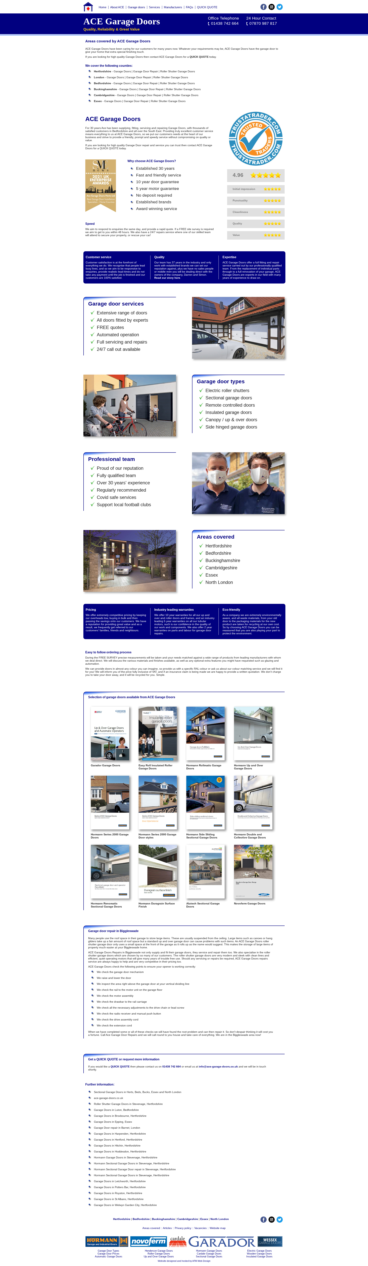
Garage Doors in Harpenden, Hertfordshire (120, 1133)
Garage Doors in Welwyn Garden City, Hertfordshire (125, 1205)
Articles (167, 1228)
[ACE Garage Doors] (88, 10)
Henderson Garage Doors (159, 1250)
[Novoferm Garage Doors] (253, 897)
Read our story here (167, 277)
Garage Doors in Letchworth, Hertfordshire (120, 1181)
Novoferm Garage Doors (249, 903)
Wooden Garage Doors (259, 1253)
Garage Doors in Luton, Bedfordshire (116, 1109)
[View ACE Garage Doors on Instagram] (272, 9)
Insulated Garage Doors (259, 1256)
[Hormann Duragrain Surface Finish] (158, 897)
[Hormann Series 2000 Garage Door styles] (158, 828)
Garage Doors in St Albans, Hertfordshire (119, 1199)
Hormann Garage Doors (209, 1250)
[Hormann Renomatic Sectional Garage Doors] (110, 897)
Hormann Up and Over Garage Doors (248, 767)
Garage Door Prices (108, 1253)
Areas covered (151, 1228)
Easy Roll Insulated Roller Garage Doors (155, 767)
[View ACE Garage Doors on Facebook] (263, 9)
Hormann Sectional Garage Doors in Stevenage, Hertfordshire (131, 1163)
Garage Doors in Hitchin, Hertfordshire (117, 1145)
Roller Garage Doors (159, 1253)
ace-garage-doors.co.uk (108, 1098)
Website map (218, 1228)
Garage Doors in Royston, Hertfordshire (118, 1193)
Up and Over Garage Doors (159, 1256)
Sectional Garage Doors (209, 1256)
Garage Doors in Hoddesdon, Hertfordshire (120, 1151)
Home (102, 7)
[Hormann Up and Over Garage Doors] (253, 759)
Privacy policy (183, 1228)
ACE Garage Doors (121, 21)
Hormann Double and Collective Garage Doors (250, 836)
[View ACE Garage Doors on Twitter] (280, 9)
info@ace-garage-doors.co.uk (218, 1066)
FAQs (189, 7)
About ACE (117, 7)
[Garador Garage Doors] (110, 759)
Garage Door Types (108, 1250)
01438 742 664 (225, 23)
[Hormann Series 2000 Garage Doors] (110, 828)
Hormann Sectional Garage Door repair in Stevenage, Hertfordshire (135, 1169)
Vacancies (200, 1228)
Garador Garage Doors (105, 765)
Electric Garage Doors (259, 1250)
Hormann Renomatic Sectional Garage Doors (106, 905)
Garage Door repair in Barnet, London (117, 1127)
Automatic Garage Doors (108, 1256)
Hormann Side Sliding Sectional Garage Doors (201, 836)
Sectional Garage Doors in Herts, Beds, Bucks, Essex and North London (137, 1092)
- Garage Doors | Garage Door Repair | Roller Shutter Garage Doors (144, 71)
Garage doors (136, 7)
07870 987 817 (263, 23)
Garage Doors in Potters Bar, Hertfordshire (120, 1187)
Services (154, 7)
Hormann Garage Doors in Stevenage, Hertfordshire (125, 1157)
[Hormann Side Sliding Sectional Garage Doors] (205, 828)
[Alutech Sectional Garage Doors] (205, 897)
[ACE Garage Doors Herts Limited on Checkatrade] (256, 164)
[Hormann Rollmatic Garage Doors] (205, 759)
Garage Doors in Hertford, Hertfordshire (118, 1139)
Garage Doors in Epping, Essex (113, 1121)
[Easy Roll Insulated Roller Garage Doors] (158, 759)
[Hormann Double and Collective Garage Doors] (253, 828)
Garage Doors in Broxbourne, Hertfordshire (120, 1115)
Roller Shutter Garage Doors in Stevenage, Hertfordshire (128, 1103)
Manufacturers (173, 7)
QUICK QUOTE (207, 7)
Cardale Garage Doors (209, 1253)
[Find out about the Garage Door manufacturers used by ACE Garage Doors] (106, 1245)
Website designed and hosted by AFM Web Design (184, 1261)
